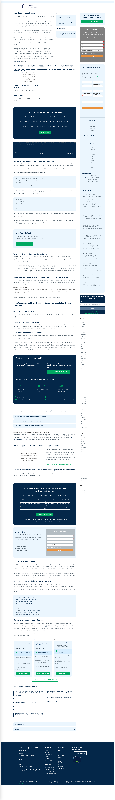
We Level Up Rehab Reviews (20, 706)
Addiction (82, 435)
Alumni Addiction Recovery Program (32, 608)
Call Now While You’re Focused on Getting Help (59, 464)
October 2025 (83, 334)
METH (93, 145)
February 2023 (83, 374)
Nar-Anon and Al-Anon (21, 425)
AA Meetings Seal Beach (64, 17)
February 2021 (83, 419)
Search (81, 301)
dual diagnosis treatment (51, 336)
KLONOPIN (93, 154)
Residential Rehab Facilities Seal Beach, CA (26, 603)
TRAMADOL (92, 164)
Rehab (82, 461)
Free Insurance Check (50, 767)
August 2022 (83, 383)
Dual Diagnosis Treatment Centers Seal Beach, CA (27, 605)
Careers (47, 758)
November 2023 (84, 356)
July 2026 (82, 322)
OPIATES (92, 147)
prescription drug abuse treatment (49, 182)
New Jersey (83, 453)
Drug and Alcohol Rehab (52, 701)
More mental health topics (92, 313)
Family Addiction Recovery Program (32, 610)
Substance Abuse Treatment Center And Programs (57, 704)
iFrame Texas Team (86, 268)
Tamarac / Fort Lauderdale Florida (92, 177)
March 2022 (83, 393)
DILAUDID (93, 151)
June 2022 (83, 387)
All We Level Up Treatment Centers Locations (45, 679)
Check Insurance (75, 6)
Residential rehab (17, 324)
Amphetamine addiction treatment (21, 190)
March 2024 (83, 348)
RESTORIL (93, 160)
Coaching (82, 441)
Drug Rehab (92, 124)
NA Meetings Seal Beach (64, 19)
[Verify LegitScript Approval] (77, 759)
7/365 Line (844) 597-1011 (25, 244)
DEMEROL (93, 149)
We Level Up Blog (49, 760)
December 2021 (84, 399)
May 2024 (82, 344)
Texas (82, 468)
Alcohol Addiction (84, 437)
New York (82, 455)
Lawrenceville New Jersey (93, 181)
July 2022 (82, 385)
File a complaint (21, 783)
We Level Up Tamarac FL (23, 673)
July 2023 (82, 364)
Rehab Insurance (49, 754)
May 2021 (82, 413)
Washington (83, 480)
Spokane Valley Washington (92, 184)
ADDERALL (93, 139)
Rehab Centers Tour (24, 370)
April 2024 (82, 346)
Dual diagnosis (92, 126)
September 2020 (84, 427)
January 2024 (83, 352)
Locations (51, 6)
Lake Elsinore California (92, 183)
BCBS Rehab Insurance (50, 771)
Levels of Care (66, 6)
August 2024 (83, 338)
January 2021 (83, 421)
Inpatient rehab (16, 314)
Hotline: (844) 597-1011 (92, 21)
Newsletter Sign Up (80, 753)
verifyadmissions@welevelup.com (26, 766)
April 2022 (82, 391)
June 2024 (83, 342)
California (82, 439)
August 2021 (83, 407)
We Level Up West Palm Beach (43, 673)
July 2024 (82, 340)
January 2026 (83, 330)
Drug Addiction (83, 447)
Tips (81, 470)
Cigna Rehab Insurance (50, 773)
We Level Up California (63, 673)
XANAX (92, 165)
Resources (83, 6)
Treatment (58, 6)
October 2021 (83, 403)
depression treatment (30, 626)
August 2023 (83, 362)
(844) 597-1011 (18, 95)
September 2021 (84, 405)
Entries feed (83, 490)
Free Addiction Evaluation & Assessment (23, 709)
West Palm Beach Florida (92, 179)
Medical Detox (92, 128)
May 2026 (82, 326)
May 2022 (82, 389)
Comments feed (84, 492)
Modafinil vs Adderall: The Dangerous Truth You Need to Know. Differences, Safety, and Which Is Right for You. (92, 285)
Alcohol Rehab (92, 122)
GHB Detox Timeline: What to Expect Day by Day (92, 209)
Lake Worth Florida (92, 175)
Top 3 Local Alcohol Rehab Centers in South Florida (25, 698)
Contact (90, 6)
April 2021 (82, 415)
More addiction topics (92, 311)
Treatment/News (84, 478)
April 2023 (82, 370)
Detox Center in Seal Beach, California (25, 597)
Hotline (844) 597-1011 (45, 514)
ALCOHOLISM (92, 138)
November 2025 (84, 332)
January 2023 (83, 376)
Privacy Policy (78, 782)
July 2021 (82, 409)
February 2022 (83, 395)
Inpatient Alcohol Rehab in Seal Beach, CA (26, 599)
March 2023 (83, 372)
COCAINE (92, 141)
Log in (82, 488)
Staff (81, 466)
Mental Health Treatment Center (26, 614)
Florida (82, 449)
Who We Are (48, 752)
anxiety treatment (39, 626)
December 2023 (84, 354)
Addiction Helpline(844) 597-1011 (58, 371)
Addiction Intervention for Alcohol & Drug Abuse (27, 612)
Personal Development (85, 459)
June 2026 (83, 324)
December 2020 (84, 423)
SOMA (92, 162)
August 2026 (83, 320)
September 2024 (84, 336)
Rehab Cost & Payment (50, 769)
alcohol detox (16, 61)
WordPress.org (83, 494)
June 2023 (83, 366)
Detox (82, 445)
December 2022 (84, 378)
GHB (92, 152)
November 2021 (84, 401)
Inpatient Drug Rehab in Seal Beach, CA (25, 601)
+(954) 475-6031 (23, 761)
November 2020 (84, 425)
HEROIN (92, 143)
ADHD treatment (48, 626)
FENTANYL (93, 167)
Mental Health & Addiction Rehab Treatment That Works (26, 702)
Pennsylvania (83, 457)
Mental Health (92, 130)
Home (45, 6)
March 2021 (83, 417)
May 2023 (82, 368)
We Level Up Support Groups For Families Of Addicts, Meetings (59, 697)
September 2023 (84, 360)
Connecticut (83, 443)
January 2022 (83, 397)
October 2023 (83, 358)
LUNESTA (93, 156)
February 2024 (83, 350)
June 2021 (83, 411)
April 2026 (82, 328)
